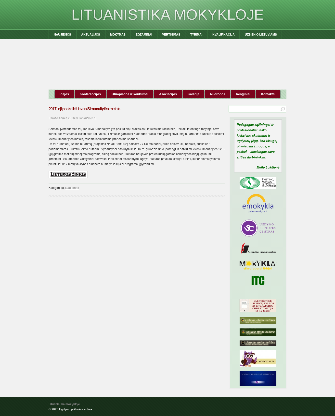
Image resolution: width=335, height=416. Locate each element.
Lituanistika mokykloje (167, 14)
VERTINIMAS (171, 34)
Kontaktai (268, 94)
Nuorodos (217, 94)
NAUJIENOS (62, 34)
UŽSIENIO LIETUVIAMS (261, 34)
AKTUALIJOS (90, 34)
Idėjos (64, 94)
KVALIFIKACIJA (223, 34)
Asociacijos (168, 94)
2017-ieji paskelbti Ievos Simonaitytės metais (84, 108)
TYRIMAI (196, 34)
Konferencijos (90, 94)
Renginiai (243, 94)
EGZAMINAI (144, 34)
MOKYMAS (118, 34)
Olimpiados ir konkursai (130, 94)
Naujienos (72, 187)
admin (63, 118)
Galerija (193, 94)
